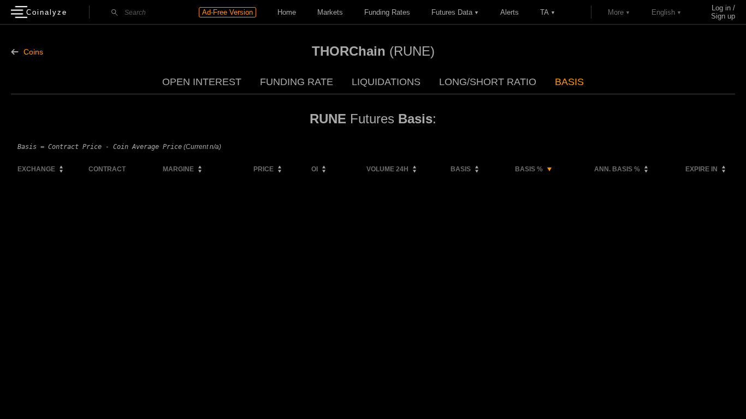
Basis (569, 81)
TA (544, 12)
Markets (330, 12)
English (663, 12)
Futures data (451, 12)
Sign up (723, 16)
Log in (721, 8)
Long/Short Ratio (487, 81)
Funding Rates (387, 12)
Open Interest (201, 81)
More (616, 12)
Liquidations (386, 81)
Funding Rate (296, 81)
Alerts (509, 12)
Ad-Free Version (227, 12)
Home (286, 12)
